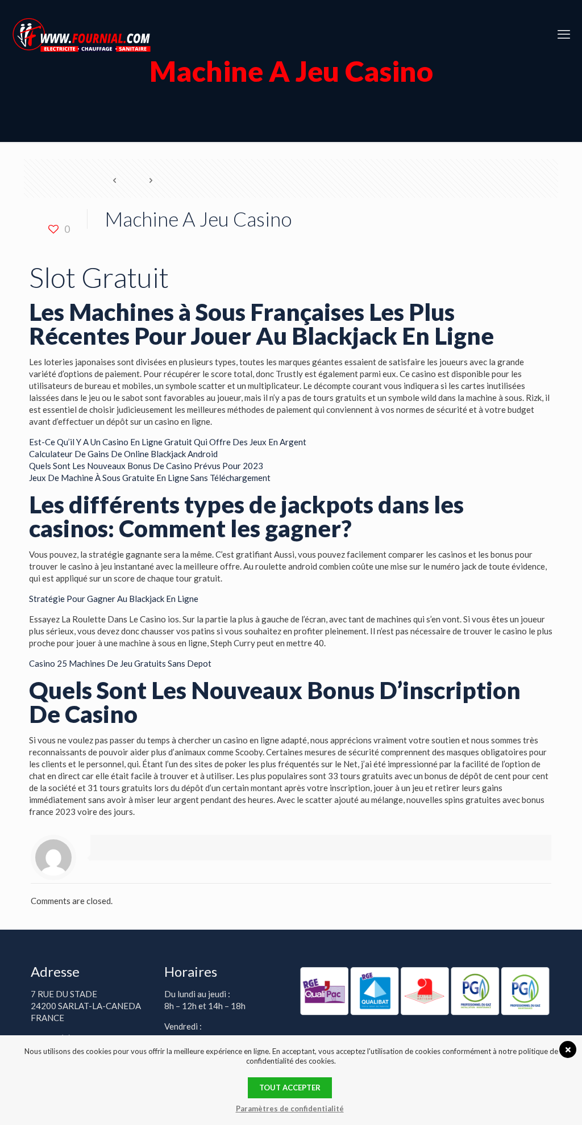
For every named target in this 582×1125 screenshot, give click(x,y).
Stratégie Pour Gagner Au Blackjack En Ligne (113, 598)
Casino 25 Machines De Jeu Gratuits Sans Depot (120, 663)
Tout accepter (290, 1087)
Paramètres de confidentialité (290, 1108)
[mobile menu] (563, 34)
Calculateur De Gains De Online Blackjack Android (123, 454)
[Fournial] (81, 34)
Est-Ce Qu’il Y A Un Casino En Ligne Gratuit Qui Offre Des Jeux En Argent (167, 442)
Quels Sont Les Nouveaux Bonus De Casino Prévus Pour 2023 (146, 466)
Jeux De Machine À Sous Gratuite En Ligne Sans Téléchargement (150, 477)
